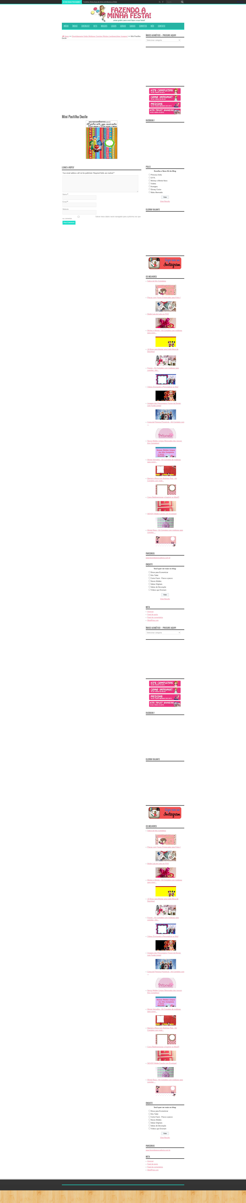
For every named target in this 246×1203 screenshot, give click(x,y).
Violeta (153, 184)
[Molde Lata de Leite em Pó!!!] (165, 323)
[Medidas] (165, 104)
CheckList (85, 25)
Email (65, 202)
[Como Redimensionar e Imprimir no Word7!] (165, 506)
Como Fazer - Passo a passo (162, 578)
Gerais (123, 25)
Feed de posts (152, 614)
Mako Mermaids (157, 192)
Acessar (150, 612)
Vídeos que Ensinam (158, 590)
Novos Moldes (156, 581)
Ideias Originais (156, 584)
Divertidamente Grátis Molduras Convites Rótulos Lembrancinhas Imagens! (100, 36)
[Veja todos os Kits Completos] (165, 91)
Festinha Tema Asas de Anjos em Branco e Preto (100, 2)
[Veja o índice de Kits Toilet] (165, 111)
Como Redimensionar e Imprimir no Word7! (163, 497)
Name (65, 194)
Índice (75, 25)
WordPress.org (152, 620)
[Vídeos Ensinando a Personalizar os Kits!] (165, 396)
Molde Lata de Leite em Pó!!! (158, 314)
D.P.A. (153, 178)
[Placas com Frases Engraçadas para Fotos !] (165, 306)
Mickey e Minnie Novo (159, 181)
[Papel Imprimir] (165, 98)
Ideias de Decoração (158, 587)
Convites (143, 25)
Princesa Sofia (156, 175)
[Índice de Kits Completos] (165, 290)
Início (66, 25)
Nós (152, 25)
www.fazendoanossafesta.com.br (158, 558)
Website (66, 209)
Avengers (154, 187)
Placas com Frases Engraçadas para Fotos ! (164, 298)
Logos (113, 25)
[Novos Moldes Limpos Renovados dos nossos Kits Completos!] (165, 452)
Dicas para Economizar (159, 572)
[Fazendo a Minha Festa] (123, 13)
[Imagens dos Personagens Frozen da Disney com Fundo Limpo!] (165, 414)
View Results (165, 201)
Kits (95, 25)
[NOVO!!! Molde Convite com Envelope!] (165, 523)
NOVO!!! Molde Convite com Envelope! (162, 514)
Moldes (104, 25)
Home (66, 36)
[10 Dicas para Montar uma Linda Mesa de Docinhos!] (165, 360)
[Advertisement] (101, 59)
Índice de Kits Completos (156, 281)
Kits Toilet (154, 575)
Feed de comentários (155, 617)
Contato (161, 25)
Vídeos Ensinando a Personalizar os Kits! (162, 387)
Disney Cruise (156, 189)
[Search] (182, 2)
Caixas (132, 25)
